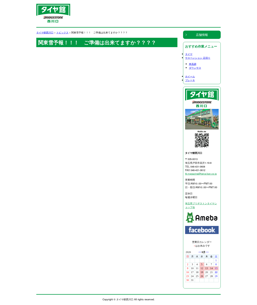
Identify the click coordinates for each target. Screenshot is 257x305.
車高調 (192, 64)
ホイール (190, 76)
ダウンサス (195, 67)
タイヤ (188, 54)
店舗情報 (202, 34)
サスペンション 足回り (197, 58)
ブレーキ (190, 80)
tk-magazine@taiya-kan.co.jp (201, 173)
